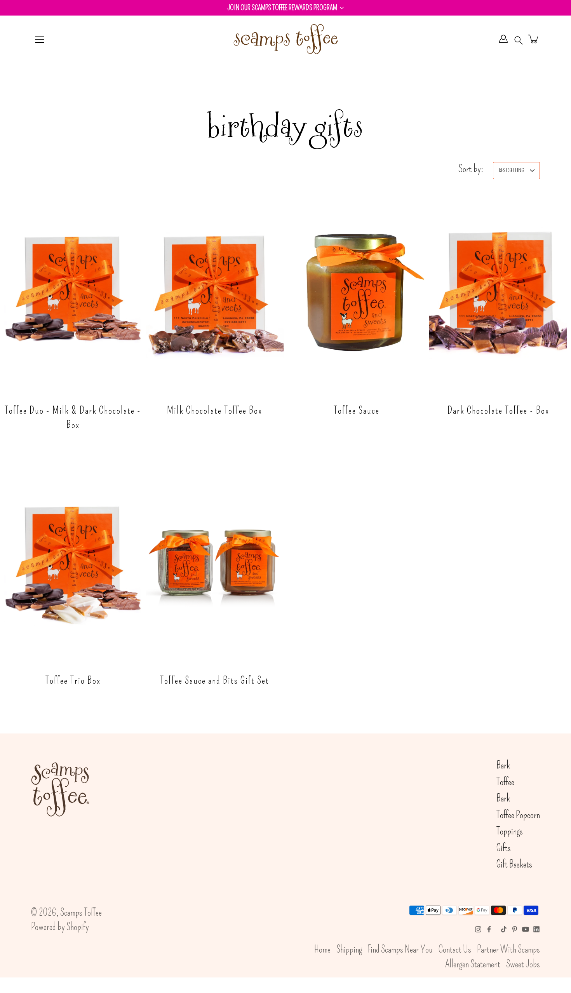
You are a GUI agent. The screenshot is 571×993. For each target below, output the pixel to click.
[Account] (503, 39)
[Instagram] (478, 929)
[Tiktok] (503, 929)
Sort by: (470, 168)
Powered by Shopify (60, 927)
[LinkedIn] (536, 929)
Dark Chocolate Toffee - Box (498, 410)
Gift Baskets (514, 864)
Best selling (511, 170)
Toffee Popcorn (518, 815)
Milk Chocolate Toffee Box (214, 410)
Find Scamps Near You (400, 949)
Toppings (509, 831)
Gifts (503, 848)
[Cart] (533, 39)
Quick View (73, 292)
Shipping (349, 949)
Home (322, 949)
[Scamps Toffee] (285, 38)
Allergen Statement (472, 964)
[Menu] (39, 39)
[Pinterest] (514, 929)
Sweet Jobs (523, 964)
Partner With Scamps (508, 949)
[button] (285, 8)
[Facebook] (489, 929)
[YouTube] (525, 929)
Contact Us (455, 949)
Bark (503, 765)
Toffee (505, 782)
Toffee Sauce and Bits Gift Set (214, 680)
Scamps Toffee (81, 912)
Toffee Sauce (357, 410)
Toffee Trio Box (73, 680)
